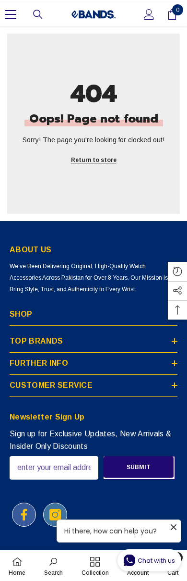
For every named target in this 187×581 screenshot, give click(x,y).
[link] (53, 565)
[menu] (10, 14)
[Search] (38, 14)
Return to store (94, 160)
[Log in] (149, 14)
